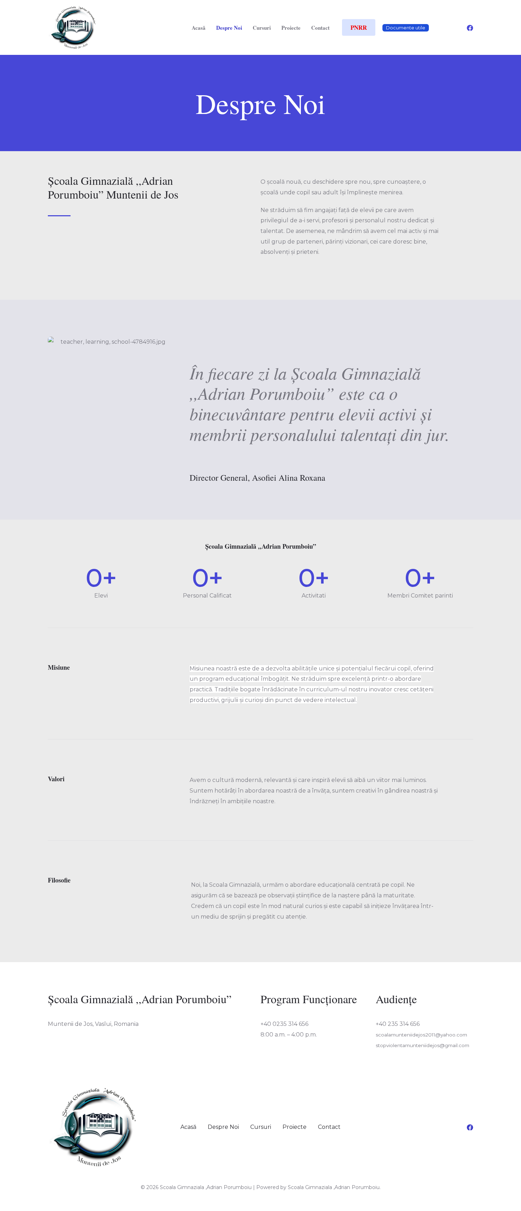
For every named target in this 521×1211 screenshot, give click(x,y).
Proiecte (291, 28)
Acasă (199, 28)
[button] (358, 27)
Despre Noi (229, 28)
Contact (320, 28)
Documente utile (405, 27)
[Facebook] (470, 28)
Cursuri (262, 28)
